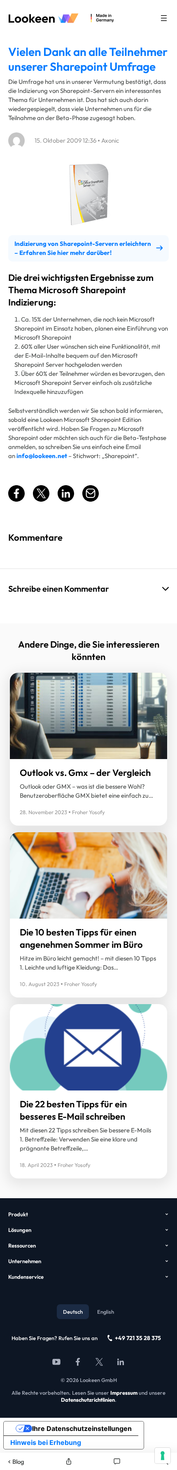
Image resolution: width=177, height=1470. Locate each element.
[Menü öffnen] (164, 18)
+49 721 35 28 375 (138, 1338)
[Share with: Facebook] (16, 499)
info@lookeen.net (41, 456)
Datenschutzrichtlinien (88, 1399)
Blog (18, 1461)
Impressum (123, 1392)
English (105, 1311)
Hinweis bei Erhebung (45, 1442)
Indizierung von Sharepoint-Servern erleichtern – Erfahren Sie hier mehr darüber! (82, 248)
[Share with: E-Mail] (90, 499)
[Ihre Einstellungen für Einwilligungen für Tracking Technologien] (162, 1455)
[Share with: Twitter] (41, 499)
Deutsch (73, 1311)
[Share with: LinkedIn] (66, 499)
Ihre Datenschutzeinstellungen (82, 1428)
